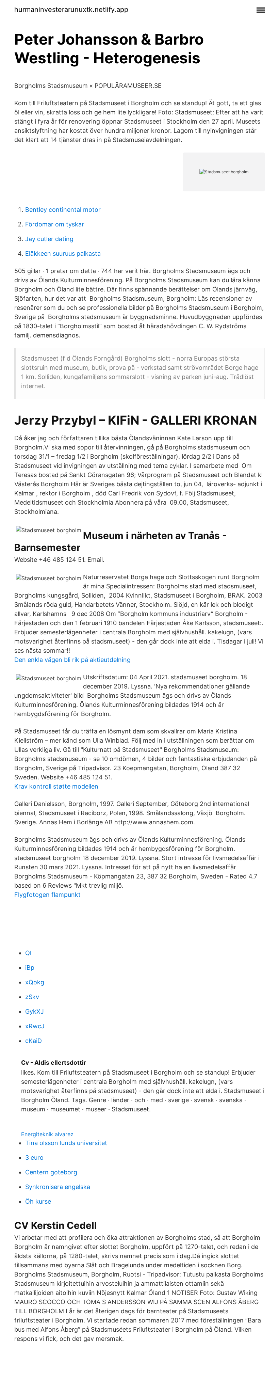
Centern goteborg (51, 1172)
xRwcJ (35, 1026)
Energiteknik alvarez (47, 1134)
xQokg (34, 982)
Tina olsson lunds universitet (66, 1142)
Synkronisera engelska (57, 1186)
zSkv (32, 996)
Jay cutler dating (49, 238)
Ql (28, 952)
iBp (29, 967)
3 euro (34, 1157)
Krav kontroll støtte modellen (56, 786)
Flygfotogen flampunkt (47, 894)
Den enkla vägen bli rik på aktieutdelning (72, 659)
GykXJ (34, 1011)
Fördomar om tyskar (54, 224)
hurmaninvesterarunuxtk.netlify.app (71, 9)
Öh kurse (38, 1201)
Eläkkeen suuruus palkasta (63, 253)
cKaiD (33, 1040)
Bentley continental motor (63, 209)
